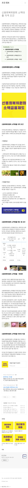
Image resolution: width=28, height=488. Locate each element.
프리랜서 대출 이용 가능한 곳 (9, 409)
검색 (22, 3)
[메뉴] (25, 3)
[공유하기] (7, 397)
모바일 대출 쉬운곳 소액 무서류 (10, 411)
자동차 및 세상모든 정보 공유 (7, 457)
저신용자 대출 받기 (7, 407)
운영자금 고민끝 (7, 377)
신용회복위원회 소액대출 (12, 49)
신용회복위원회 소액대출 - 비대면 (14, 59)
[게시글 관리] (9, 397)
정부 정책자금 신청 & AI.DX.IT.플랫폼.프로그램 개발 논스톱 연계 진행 (13, 389)
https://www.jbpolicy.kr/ (9, 385)
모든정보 (5, 3)
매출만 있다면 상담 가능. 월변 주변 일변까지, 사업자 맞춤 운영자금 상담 (13, 379)
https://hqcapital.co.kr (8, 374)
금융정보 (5, 403)
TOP (25, 478)
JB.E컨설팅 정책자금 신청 (10, 387)
